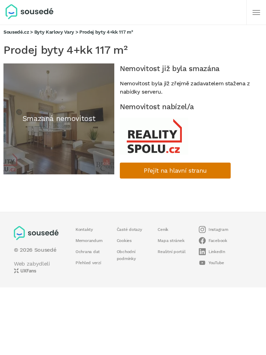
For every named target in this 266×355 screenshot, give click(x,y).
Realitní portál (171, 251)
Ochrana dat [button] (88, 251)
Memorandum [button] (89, 240)
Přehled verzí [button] (88, 262)
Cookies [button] (124, 240)
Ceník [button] (163, 229)
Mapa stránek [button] (171, 240)
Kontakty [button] (84, 229)
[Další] (256, 12)
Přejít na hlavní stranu (175, 170)
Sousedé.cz (16, 32)
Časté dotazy (129, 229)
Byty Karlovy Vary (54, 32)
